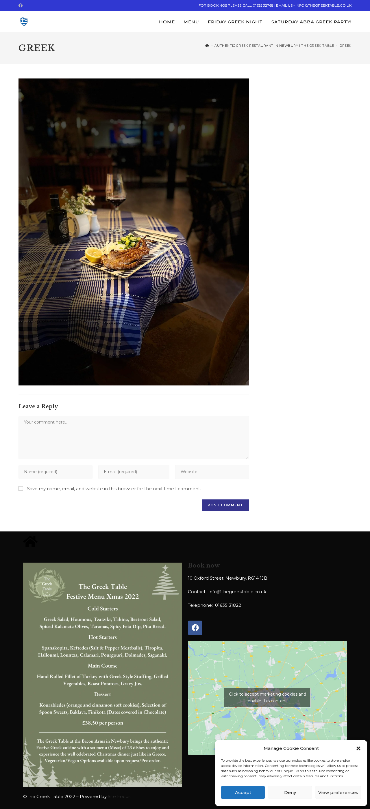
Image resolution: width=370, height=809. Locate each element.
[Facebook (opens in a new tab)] (21, 5)
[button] (358, 748)
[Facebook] (195, 628)
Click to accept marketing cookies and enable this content (267, 697)
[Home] (207, 46)
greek (346, 46)
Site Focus (119, 796)
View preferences (338, 792)
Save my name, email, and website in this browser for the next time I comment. (114, 488)
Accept (243, 792)
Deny (290, 792)
